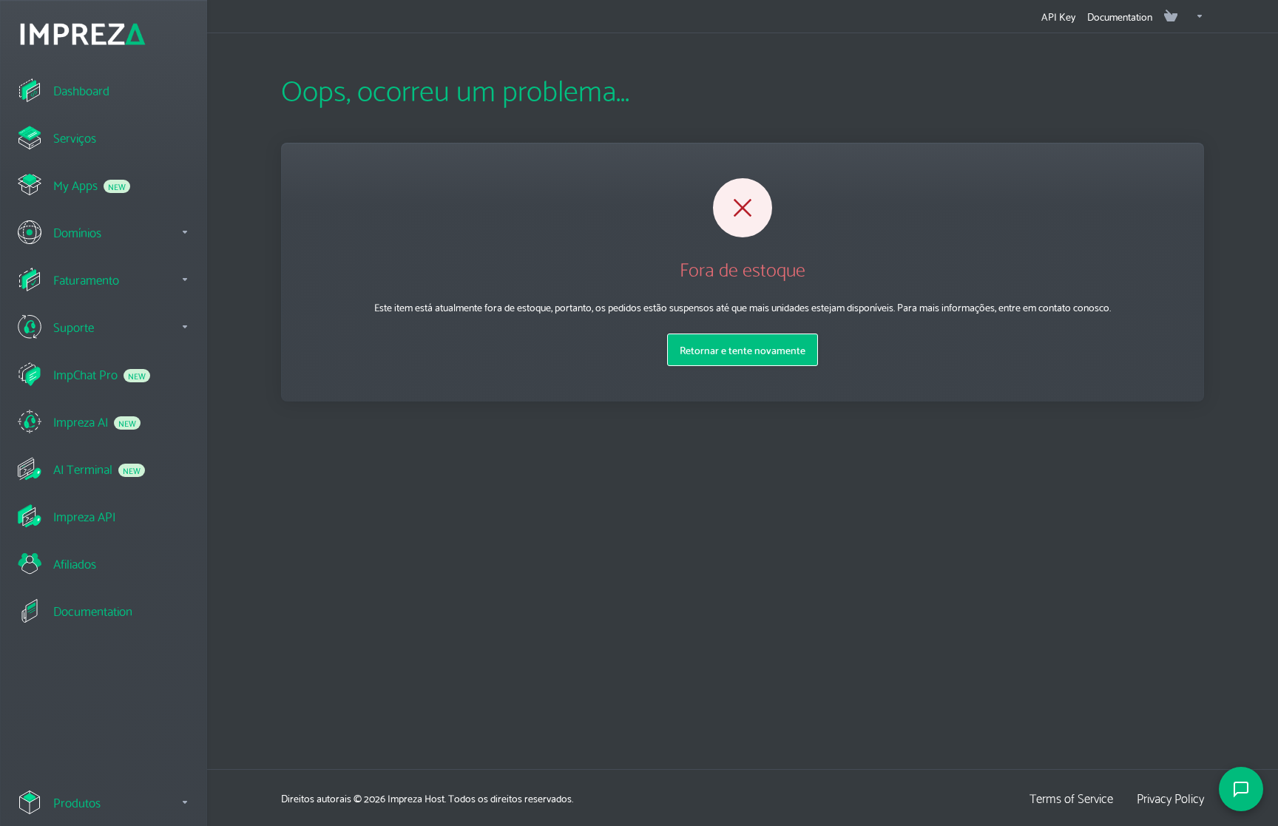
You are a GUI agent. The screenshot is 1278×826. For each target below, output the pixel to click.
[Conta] (1193, 16)
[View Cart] (1170, 16)
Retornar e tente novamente (742, 350)
